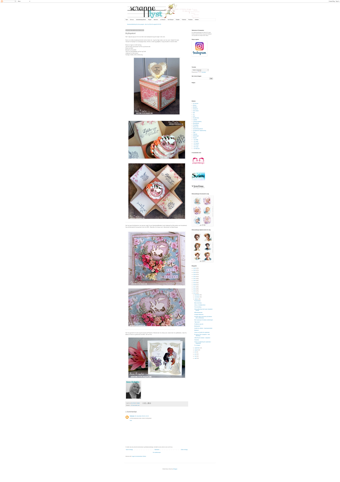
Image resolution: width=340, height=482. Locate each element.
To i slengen (197, 345)
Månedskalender (198, 312)
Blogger (175, 469)
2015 (194, 291)
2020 (194, 280)
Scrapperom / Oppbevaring (199, 130)
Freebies (190, 19)
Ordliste (197, 19)
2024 (194, 272)
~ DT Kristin (196, 145)
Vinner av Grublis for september (202, 332)
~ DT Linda (195, 146)
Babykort (196, 330)
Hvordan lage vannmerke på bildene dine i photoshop (203, 317)
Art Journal (195, 103)
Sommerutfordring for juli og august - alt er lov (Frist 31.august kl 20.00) (144, 24)
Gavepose (195, 108)
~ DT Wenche (196, 148)
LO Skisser (162, 19)
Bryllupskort (197, 326)
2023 (194, 274)
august (196, 350)
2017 (194, 287)
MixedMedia (196, 123)
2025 (194, 270)
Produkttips (195, 125)
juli (195, 352)
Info (194, 112)
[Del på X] (147, 403)
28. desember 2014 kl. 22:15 (142, 416)
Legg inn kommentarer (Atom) (139, 456)
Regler (149, 19)
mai (196, 356)
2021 (194, 278)
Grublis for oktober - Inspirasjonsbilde (203, 328)
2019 (194, 282)
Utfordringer (196, 136)
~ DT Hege (195, 139)
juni (196, 354)
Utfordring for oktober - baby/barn (202, 337)
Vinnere (195, 137)
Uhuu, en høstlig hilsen (199, 305)
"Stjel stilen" (197, 322)
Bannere (156, 19)
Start (127, 19)
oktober (196, 299)
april (196, 358)
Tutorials (184, 19)
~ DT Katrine (196, 143)
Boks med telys (198, 303)
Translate (203, 72)
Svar (131, 420)
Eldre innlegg (184, 449)
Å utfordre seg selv (198, 324)
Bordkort (195, 107)
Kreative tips (196, 118)
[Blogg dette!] (145, 403)
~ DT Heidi (195, 141)
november (197, 297)
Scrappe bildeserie (198, 314)
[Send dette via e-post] (143, 403)
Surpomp (196, 339)
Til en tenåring (197, 307)
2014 (194, 293)
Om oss (132, 19)
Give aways (196, 110)
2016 (194, 289)
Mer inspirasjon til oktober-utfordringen (203, 320)
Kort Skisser (171, 19)
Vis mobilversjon (157, 452)
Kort (138, 405)
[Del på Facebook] (148, 403)
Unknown (132, 416)
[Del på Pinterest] (150, 403)
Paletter (178, 19)
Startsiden (157, 449)
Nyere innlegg (129, 449)
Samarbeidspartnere (141, 19)
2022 (194, 276)
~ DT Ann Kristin (133, 405)
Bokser (194, 105)
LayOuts (195, 119)
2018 (194, 284)
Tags (194, 132)
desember (197, 295)
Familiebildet (197, 300)
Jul (193, 114)
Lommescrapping (197, 121)
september (197, 348)
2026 (194, 268)
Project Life (195, 127)
